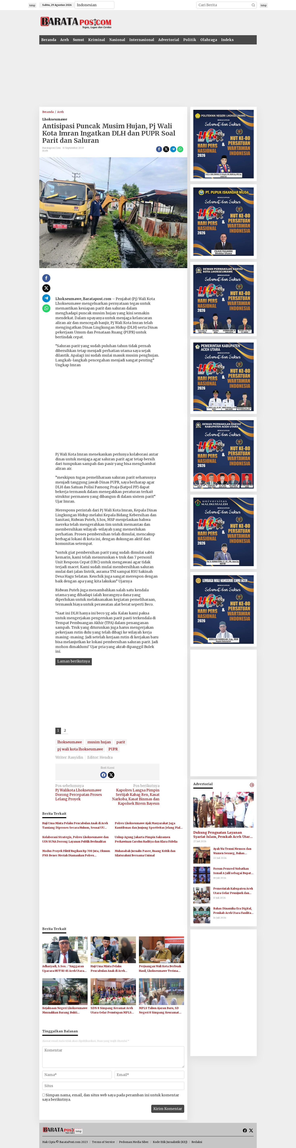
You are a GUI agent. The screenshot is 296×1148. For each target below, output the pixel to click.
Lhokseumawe (54, 119)
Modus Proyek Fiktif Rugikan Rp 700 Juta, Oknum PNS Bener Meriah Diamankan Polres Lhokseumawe (76, 853)
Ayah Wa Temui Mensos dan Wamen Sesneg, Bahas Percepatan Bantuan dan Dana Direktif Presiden (232, 851)
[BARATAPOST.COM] (76, 22)
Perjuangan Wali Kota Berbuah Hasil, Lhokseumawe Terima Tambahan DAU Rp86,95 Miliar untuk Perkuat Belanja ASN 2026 (161, 969)
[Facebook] (103, 775)
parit (120, 742)
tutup (32, 5)
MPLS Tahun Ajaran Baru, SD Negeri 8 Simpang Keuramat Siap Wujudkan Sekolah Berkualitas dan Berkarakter (159, 1010)
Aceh (45, 150)
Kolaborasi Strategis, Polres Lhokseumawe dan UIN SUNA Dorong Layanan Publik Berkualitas (75, 839)
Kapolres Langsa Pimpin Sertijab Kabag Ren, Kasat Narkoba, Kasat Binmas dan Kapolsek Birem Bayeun (135, 795)
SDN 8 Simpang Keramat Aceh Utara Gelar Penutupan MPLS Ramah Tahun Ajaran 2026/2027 (112, 1010)
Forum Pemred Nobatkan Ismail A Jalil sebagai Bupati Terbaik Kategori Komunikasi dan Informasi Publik (232, 871)
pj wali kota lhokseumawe (80, 749)
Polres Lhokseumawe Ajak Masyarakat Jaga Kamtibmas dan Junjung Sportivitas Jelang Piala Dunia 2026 (148, 826)
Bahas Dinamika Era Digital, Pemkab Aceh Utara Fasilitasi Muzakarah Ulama (233, 911)
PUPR (113, 749)
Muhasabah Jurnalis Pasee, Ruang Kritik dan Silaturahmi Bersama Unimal (145, 853)
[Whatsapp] (180, 149)
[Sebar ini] (159, 149)
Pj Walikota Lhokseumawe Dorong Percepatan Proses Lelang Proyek (78, 792)
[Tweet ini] (166, 149)
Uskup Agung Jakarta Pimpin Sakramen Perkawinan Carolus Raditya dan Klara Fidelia (146, 839)
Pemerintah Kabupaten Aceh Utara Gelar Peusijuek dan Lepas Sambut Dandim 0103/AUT (233, 891)
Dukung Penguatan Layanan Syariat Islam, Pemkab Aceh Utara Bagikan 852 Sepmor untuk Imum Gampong (222, 835)
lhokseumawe (69, 742)
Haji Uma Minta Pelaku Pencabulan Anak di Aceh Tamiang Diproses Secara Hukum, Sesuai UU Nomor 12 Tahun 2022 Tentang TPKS (75, 826)
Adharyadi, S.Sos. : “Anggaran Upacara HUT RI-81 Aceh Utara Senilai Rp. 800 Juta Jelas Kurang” (63, 969)
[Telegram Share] (173, 149)
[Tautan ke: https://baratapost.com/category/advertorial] (251, 785)
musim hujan (99, 742)
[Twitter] (111, 775)
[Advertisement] (173, 22)
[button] (253, 5)
